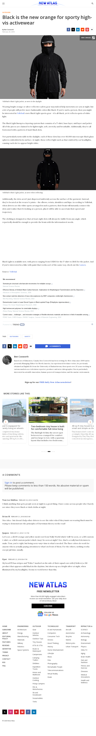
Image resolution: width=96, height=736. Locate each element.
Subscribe (48, 606)
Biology (84, 640)
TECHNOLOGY (53, 626)
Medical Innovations (85, 676)
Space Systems (23, 650)
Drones (50, 640)
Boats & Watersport (37, 650)
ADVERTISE (6, 649)
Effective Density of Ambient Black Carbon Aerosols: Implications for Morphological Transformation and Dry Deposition (43, 290)
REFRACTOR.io (86, 626)
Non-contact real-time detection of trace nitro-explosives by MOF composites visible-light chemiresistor (38, 296)
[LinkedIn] (78, 29)
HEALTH (84, 650)
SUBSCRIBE (6, 630)
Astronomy (85, 636)
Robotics (20, 646)
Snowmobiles (38, 698)
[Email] (92, 29)
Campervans (37, 654)
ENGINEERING (22, 626)
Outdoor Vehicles (36, 634)
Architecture (22, 630)
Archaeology (85, 633)
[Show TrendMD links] (92, 324)
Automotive (70, 633)
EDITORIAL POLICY (6, 637)
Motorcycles (70, 643)
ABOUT (5, 633)
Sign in (8, 482)
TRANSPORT (71, 626)
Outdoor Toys (38, 639)
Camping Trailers (36, 659)
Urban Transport (72, 646)
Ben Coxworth (21, 356)
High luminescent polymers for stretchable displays (20, 308)
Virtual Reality (53, 674)
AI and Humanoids (54, 630)
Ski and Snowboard (37, 693)
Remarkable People (55, 667)
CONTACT (6, 659)
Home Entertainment (55, 650)
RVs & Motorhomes (38, 688)
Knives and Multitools (37, 673)
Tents (35, 701)
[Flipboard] (87, 29)
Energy (20, 633)
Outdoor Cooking (36, 679)
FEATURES (6, 642)
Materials (20, 640)
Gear (34, 630)
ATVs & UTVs (38, 645)
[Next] (90, 422)
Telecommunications (55, 670)
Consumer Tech (54, 636)
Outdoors (6, 12)
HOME (4, 626)
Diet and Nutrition (84, 661)
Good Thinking (53, 643)
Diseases (84, 671)
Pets (49, 660)
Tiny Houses (35, 400)
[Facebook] (68, 29)
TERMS (5, 652)
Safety (27, 336)
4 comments (55, 346)
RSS (3, 662)
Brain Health (85, 657)
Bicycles (69, 636)
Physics (84, 646)
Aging (83, 653)
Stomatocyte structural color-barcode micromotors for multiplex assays (27, 284)
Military (20, 643)
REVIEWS (5, 645)
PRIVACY (5, 655)
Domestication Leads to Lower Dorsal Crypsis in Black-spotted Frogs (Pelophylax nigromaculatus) (36, 302)
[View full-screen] (93, 37)
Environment (85, 643)
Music (50, 657)
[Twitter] (73, 29)
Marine (68, 640)
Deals (50, 677)
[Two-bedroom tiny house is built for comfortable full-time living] (48, 410)
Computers (52, 633)
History (50, 646)
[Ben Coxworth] (7, 360)
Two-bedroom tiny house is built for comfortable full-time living (47, 427)
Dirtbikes (36, 663)
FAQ (4, 666)
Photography (52, 663)
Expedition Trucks (36, 668)
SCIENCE (84, 630)
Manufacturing (22, 636)
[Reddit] (82, 29)
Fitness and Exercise (85, 667)
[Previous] (6, 422)
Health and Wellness (85, 681)
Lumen (82, 265)
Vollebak (20, 113)
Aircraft (68, 630)
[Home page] (48, 4)
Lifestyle (51, 653)
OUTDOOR (37, 626)
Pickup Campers (39, 683)
